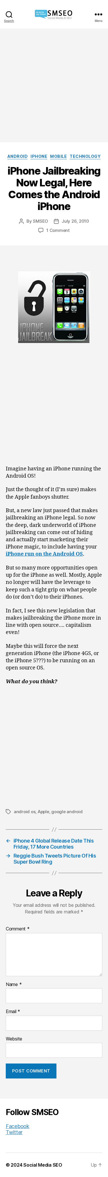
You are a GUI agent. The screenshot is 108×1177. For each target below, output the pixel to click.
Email (13, 1011)
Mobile (58, 156)
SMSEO (40, 221)
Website (14, 1039)
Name (14, 984)
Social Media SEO (42, 1165)
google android (66, 811)
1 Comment (58, 230)
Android (17, 156)
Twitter (14, 1132)
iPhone (39, 156)
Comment (18, 929)
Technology (85, 156)
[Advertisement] (54, 85)
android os (24, 811)
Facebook (17, 1126)
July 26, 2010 (75, 221)
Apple (43, 811)
